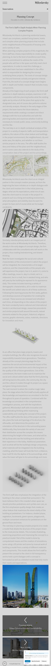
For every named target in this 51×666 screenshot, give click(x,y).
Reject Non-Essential (36, 661)
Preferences (44, 661)
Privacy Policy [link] (27, 663)
